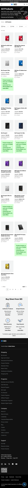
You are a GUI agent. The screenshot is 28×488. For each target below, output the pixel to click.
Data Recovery (4, 384)
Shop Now (7, 314)
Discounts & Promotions (7, 360)
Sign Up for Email (5, 358)
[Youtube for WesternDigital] (16, 464)
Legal (7, 477)
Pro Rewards (4, 392)
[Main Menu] (2, 4)
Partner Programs (5, 395)
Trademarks (11, 477)
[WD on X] (9, 464)
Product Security (5, 448)
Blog (2, 424)
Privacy (2, 477)
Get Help (3, 443)
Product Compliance (5, 480)
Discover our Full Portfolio (7, 17)
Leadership (3, 416)
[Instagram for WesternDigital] (2, 464)
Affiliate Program (5, 398)
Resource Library (5, 446)
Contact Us (3, 435)
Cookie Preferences (15, 480)
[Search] (26, 4)
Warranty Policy (5, 366)
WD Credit (3, 390)
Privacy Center (4, 422)
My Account (4, 355)
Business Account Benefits (7, 382)
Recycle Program (5, 387)
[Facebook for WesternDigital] (13, 464)
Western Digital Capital (6, 403)
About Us (3, 411)
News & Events (4, 414)
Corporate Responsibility (7, 419)
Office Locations (5, 432)
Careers (3, 427)
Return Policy (4, 368)
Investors (3, 430)
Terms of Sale (18, 477)
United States (11, 346)
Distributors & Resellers (6, 371)
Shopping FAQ (4, 373)
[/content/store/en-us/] (14, 4)
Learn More (16, 2)
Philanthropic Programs (6, 400)
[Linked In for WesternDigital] (5, 464)
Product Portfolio (5, 363)
